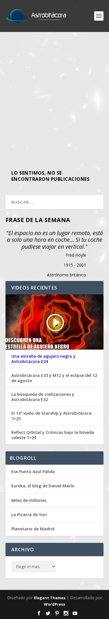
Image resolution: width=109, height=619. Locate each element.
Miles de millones (28, 500)
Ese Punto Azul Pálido (33, 471)
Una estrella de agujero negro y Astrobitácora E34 (43, 359)
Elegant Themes (49, 597)
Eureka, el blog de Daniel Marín (42, 486)
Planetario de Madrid (32, 529)
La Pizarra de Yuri (29, 514)
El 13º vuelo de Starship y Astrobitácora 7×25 (51, 416)
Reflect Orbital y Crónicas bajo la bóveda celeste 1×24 (52, 435)
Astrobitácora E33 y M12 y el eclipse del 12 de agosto (54, 378)
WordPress (54, 604)
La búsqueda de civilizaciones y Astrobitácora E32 (42, 397)
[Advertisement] (54, 98)
